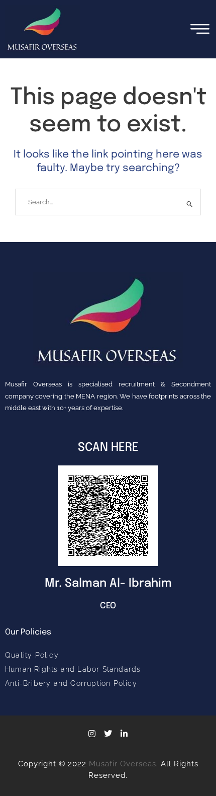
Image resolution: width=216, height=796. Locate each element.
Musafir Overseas (122, 763)
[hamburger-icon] (199, 29)
